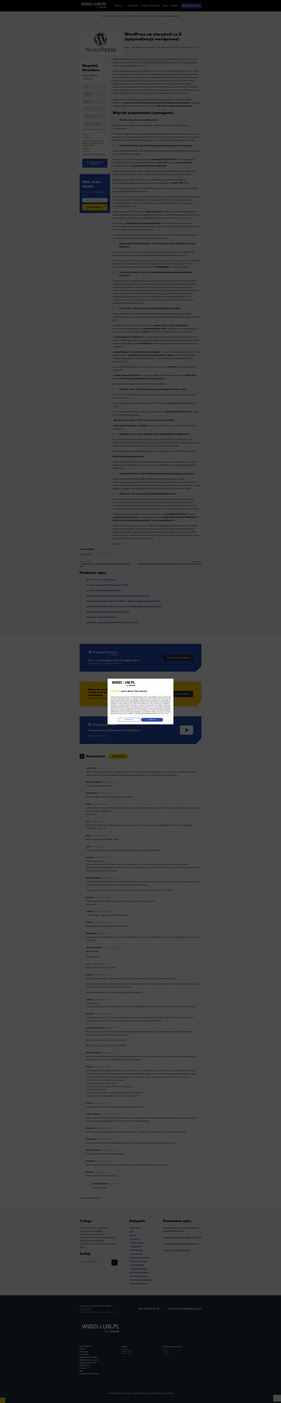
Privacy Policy (152, 706)
